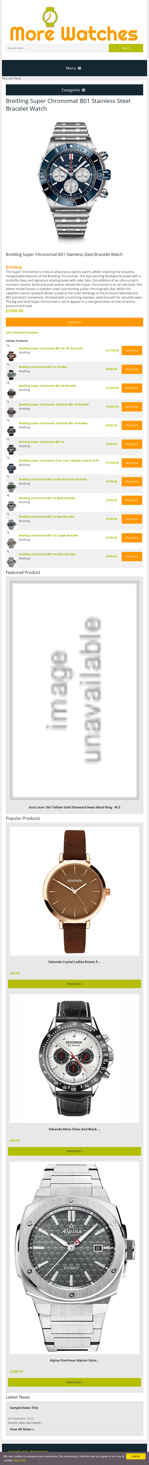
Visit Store (74, 322)
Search (126, 48)
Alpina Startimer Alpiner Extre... (74, 1360)
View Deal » (74, 984)
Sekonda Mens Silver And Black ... (74, 1129)
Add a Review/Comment (22, 332)
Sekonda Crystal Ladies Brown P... (74, 962)
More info (20, 1460)
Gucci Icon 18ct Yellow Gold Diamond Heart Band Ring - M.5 (74, 807)
